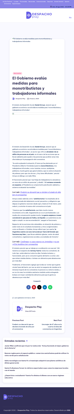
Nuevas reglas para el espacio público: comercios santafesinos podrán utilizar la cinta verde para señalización (37, 354)
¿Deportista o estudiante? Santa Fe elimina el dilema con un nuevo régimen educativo (34, 376)
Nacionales (17, 73)
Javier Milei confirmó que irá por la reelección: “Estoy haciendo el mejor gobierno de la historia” (37, 347)
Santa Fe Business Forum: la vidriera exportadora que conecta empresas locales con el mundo (36, 369)
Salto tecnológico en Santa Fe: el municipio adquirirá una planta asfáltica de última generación (35, 362)
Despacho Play (33, 307)
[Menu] (70, 15)
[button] (30, 311)
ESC (68, 410)
